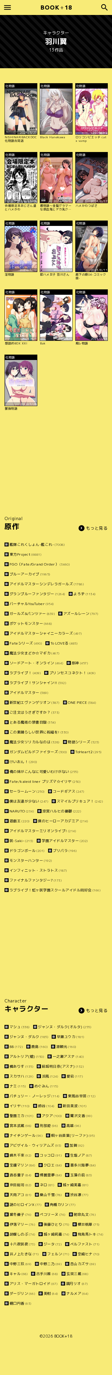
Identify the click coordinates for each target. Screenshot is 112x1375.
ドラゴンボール (27, 850)
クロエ (53, 1165)
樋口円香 (21, 1303)
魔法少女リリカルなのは (35, 742)
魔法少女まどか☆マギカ (35, 653)
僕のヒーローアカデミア (63, 821)
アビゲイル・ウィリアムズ (36, 1145)
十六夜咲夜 (22, 1244)
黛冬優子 (21, 1214)
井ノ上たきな (24, 1254)
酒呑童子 (21, 1175)
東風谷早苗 (82, 1096)
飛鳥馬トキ (90, 1234)
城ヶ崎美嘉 (75, 1184)
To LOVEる (64, 643)
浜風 (50, 1076)
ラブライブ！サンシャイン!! (38, 682)
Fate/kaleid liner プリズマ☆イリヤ (45, 781)
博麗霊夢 (51, 1175)
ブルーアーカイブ (30, 574)
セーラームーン (27, 791)
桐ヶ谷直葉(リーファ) (73, 1135)
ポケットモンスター (31, 623)
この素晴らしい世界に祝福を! (39, 732)
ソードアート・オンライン (36, 663)
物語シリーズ (83, 742)
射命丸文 (85, 1214)
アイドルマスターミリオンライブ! (43, 830)
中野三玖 (21, 1263)
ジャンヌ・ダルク (29, 1036)
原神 (80, 663)
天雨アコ (21, 1194)
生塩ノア (81, 1155)
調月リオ (77, 1283)
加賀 (77, 1145)
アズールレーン (81, 613)
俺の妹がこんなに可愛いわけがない (44, 771)
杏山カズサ (83, 1263)
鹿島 (39, 1046)
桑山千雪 (51, 1194)
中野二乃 (51, 1263)
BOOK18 (56, 7)
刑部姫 (49, 1125)
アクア (52, 1115)
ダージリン (22, 1293)
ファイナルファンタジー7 (36, 880)
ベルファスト (85, 1244)
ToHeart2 (88, 751)
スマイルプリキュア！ (80, 801)
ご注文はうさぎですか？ (35, 712)
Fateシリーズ (26, 643)
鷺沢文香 (81, 1115)
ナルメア (77, 1293)
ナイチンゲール (26, 1135)
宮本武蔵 (21, 1125)
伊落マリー (22, 1224)
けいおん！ (23, 761)
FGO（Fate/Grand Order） (40, 564)
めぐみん (46, 1086)
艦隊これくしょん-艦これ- (37, 544)
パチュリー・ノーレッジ (35, 1096)
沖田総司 (21, 1184)
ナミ (18, 1086)
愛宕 (75, 1076)
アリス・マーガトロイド (34, 1283)
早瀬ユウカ (71, 1036)
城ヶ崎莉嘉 (56, 1234)
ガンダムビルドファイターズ (38, 751)
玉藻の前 (81, 1175)
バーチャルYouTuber (32, 603)
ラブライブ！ (25, 672)
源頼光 (66, 1046)
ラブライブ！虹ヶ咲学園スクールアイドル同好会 (55, 890)
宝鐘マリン (22, 1165)
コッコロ (51, 1155)
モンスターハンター (31, 860)
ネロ (47, 1184)
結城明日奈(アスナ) (63, 1066)
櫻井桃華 (89, 1224)
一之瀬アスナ (68, 1056)
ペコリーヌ (53, 1214)
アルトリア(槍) (27, 1056)
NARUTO (22, 811)
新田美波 (75, 1105)
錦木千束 (21, 1155)
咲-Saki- (21, 840)
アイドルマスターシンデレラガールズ (47, 584)
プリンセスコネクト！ (72, 672)
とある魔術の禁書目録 (33, 722)
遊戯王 (20, 821)
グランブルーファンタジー (37, 593)
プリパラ (65, 850)
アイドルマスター (29, 692)
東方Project (26, 554)
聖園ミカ (21, 1115)
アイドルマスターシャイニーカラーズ (46, 633)
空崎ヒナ (89, 1254)
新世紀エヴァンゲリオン (35, 702)
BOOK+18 (63, 1336)
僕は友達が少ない (29, 801)
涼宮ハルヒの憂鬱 (61, 811)
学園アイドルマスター (65, 840)
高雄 (73, 1125)
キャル (19, 1273)
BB (16, 1046)
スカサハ (21, 1076)
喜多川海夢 (83, 1165)
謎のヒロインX (26, 1204)
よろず (84, 593)
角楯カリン (63, 1204)
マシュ (20, 1026)
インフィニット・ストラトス (38, 870)
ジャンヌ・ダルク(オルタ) (64, 1026)
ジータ (53, 1244)
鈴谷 (46, 1105)
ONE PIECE (82, 702)
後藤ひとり (56, 1224)
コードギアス (69, 791)
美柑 (51, 1293)
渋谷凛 (79, 1194)
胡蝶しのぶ (22, 1234)
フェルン (58, 1254)
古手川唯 (47, 1273)
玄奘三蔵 (77, 1273)
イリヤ (20, 1105)
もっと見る (97, 528)
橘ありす (21, 1066)
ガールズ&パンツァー (32, 613)
